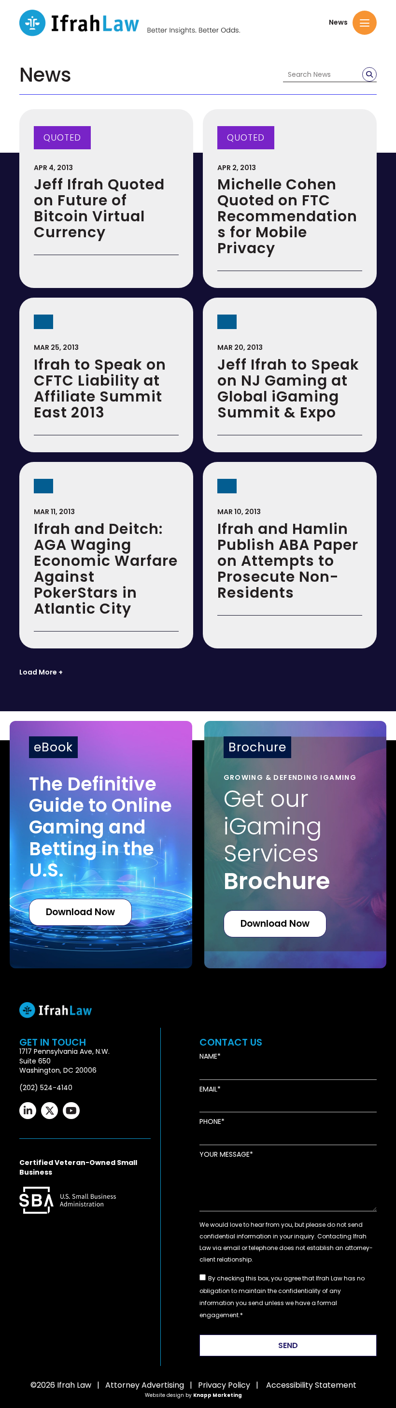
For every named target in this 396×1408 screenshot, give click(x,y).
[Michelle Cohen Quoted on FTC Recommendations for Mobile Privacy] (290, 198)
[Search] (369, 74)
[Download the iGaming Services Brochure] (295, 844)
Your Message (224, 1154)
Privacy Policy (224, 1385)
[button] (365, 23)
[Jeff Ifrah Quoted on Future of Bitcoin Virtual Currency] (106, 198)
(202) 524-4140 (45, 1087)
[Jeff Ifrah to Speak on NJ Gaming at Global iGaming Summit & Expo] (290, 375)
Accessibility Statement (311, 1385)
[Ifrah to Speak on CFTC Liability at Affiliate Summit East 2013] (106, 375)
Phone (210, 1121)
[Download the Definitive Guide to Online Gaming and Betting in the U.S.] (101, 844)
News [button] (338, 22)
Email (208, 1089)
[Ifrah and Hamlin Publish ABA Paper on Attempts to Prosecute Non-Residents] (290, 555)
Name (208, 1056)
